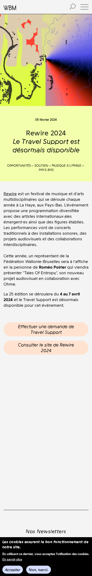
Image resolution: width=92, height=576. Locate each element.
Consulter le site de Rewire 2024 (46, 347)
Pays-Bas (46, 170)
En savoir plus (12, 559)
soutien (41, 166)
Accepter (12, 570)
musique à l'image (66, 166)
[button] (84, 6)
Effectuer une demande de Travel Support (46, 329)
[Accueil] (31, 7)
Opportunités (19, 166)
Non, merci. (38, 570)
